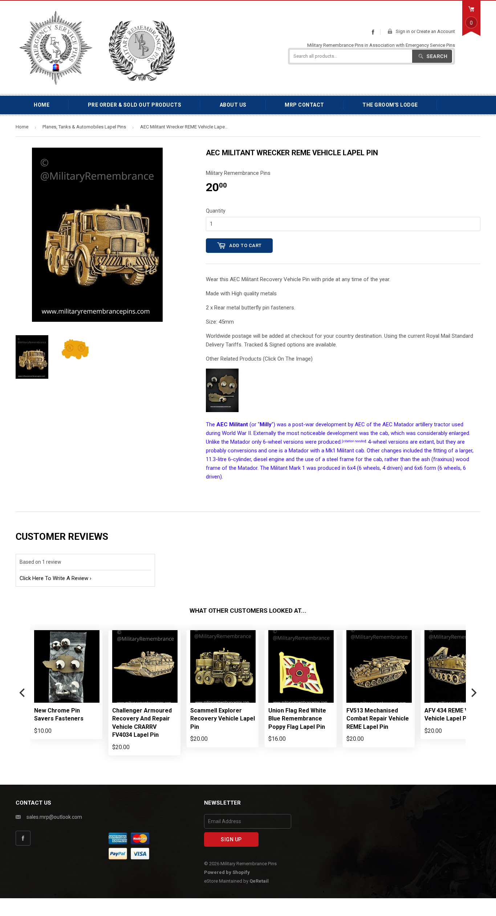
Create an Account (435, 31)
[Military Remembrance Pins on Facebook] (373, 32)
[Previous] (23, 692)
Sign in (403, 31)
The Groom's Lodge (390, 105)
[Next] (473, 692)
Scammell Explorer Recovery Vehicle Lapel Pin (222, 718)
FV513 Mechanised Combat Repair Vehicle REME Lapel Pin (377, 718)
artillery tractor (432, 424)
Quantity (215, 211)
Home (41, 105)
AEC (360, 424)
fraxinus (442, 459)
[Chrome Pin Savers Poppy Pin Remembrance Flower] (222, 410)
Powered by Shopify (227, 872)
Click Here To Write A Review (54, 578)
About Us (233, 105)
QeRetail (259, 881)
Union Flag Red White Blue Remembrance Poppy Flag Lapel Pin (297, 718)
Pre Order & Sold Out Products (135, 105)
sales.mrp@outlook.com (54, 817)
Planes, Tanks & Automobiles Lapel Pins (84, 127)
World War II (236, 433)
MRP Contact (304, 105)
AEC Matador (398, 424)
